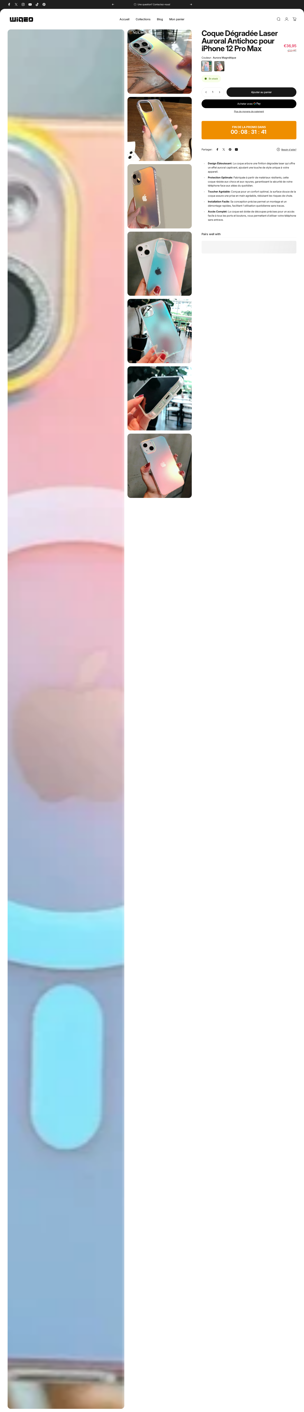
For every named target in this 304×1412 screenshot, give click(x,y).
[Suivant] (190, 4)
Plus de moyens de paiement (249, 111)
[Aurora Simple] (219, 66)
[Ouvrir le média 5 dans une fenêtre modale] (159, 331)
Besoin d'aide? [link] (288, 149)
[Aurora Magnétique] (207, 66)
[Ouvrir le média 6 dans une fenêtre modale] (159, 398)
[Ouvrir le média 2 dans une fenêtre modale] (159, 129)
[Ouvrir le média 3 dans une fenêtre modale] (159, 196)
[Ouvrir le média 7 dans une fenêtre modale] (159, 466)
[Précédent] (113, 4)
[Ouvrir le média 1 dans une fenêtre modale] (159, 61)
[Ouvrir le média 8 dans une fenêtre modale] (66, 719)
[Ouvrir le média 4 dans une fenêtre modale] (159, 264)
